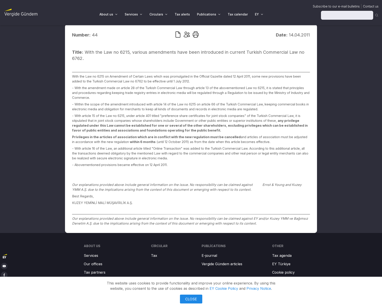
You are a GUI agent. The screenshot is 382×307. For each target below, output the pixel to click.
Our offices (93, 264)
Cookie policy (283, 272)
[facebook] (4, 275)
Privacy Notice (258, 288)
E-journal (209, 255)
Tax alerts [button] (182, 14)
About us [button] (106, 14)
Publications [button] (206, 14)
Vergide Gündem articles (222, 264)
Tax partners (94, 272)
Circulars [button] (156, 14)
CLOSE (191, 299)
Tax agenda (282, 255)
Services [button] (131, 14)
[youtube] (4, 266)
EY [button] (257, 14)
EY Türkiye (281, 264)
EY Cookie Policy (224, 288)
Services (91, 255)
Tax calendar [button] (238, 14)
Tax (154, 255)
